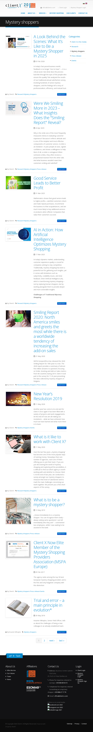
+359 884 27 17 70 (60, 692)
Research (20, 94)
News (9, 679)
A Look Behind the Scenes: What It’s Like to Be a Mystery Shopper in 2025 (49, 46)
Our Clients (71, 13)
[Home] (20, 5)
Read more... (62, 94)
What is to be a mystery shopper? (49, 502)
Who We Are (11, 670)
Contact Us (82, 13)
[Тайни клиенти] (84, 3)
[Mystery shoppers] (86, 3)
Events (32, 428)
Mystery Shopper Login (78, 7)
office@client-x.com (49, 7)
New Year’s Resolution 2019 (48, 396)
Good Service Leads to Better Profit (47, 182)
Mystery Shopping (57, 13)
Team (9, 676)
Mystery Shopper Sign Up (82, 681)
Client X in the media (78, 42)
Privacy (77, 724)
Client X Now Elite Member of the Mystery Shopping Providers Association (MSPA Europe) (50, 554)
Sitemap (69, 724)
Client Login (63, 7)
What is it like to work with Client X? (50, 439)
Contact (84, 724)
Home (23, 13)
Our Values (11, 673)
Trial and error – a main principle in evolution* (49, 605)
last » (61, 640)
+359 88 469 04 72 (61, 683)
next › (52, 640)
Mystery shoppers (30, 94)
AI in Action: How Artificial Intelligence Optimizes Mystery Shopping (50, 239)
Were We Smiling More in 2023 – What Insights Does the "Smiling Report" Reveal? (49, 112)
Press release (41, 169)
